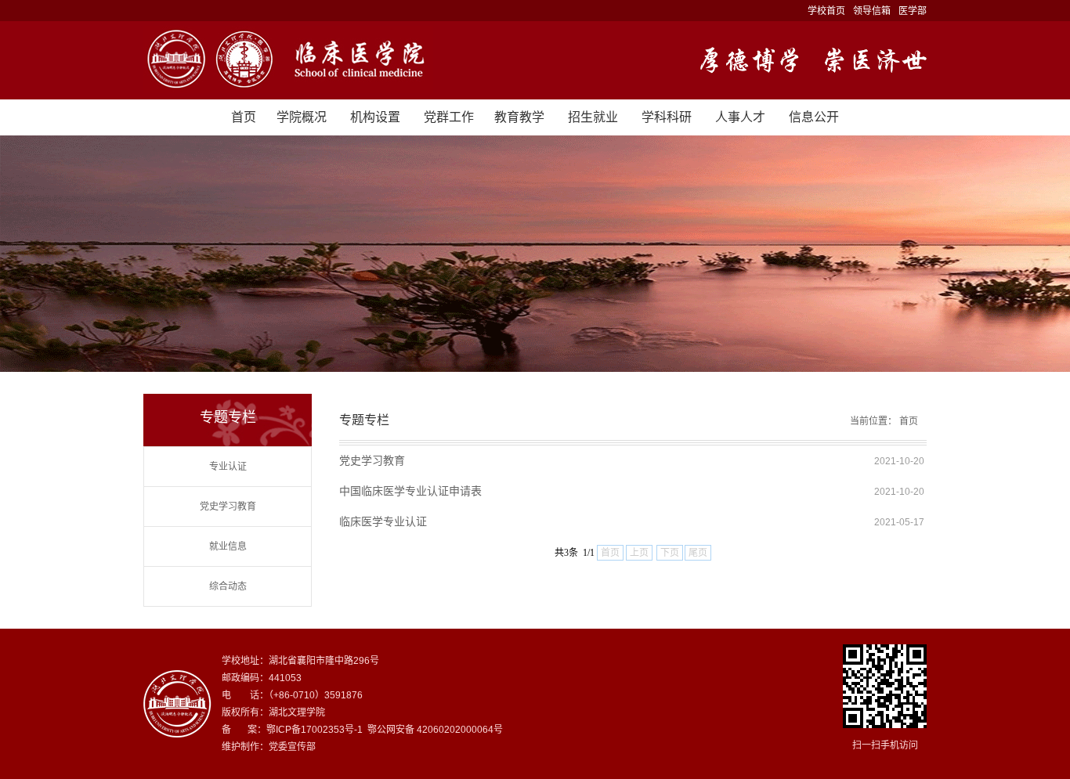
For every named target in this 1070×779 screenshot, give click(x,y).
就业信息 (228, 546)
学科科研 (667, 117)
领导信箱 (872, 10)
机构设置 (375, 117)
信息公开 (814, 117)
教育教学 (519, 117)
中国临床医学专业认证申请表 (410, 491)
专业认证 (228, 466)
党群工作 (449, 117)
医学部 (912, 10)
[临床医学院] (535, 60)
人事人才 (740, 117)
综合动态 (228, 586)
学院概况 (302, 117)
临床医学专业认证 (383, 521)
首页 (243, 117)
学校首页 (826, 10)
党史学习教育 (228, 506)
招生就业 (593, 117)
